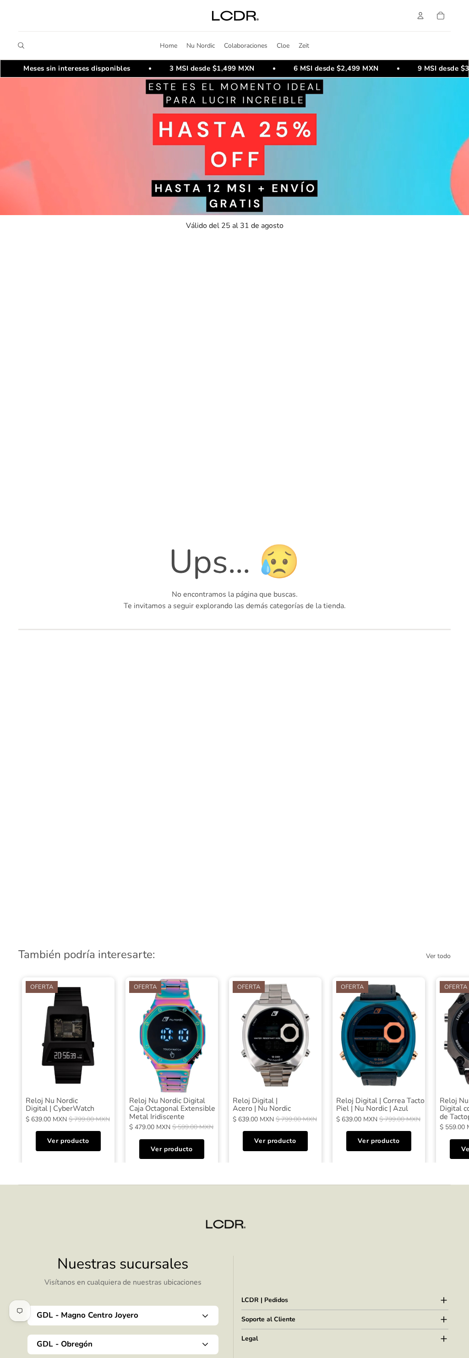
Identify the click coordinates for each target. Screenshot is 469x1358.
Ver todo (438, 956)
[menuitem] (168, 45)
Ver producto (68, 1140)
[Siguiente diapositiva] (441, 1068)
